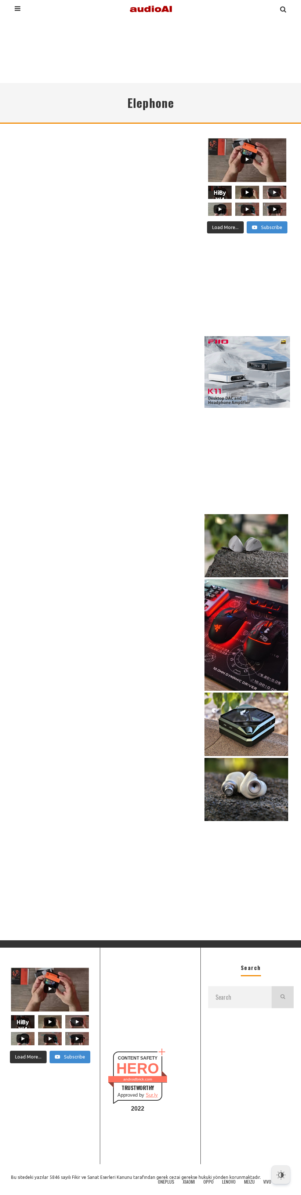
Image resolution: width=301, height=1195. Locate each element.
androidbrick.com (137, 1079)
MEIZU (249, 1182)
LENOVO (229, 1182)
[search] (283, 997)
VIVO (267, 1182)
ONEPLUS (166, 1182)
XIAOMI (189, 1182)
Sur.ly (152, 1095)
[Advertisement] (150, 49)
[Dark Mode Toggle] (281, 1175)
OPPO (208, 1182)
